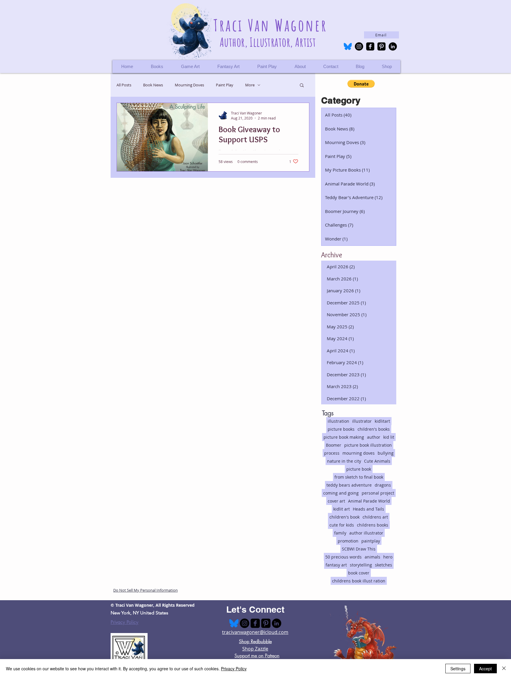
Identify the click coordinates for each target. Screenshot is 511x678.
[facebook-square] (370, 46)
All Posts (124, 85)
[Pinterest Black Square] (381, 46)
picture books (341, 429)
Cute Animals (377, 461)
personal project (378, 493)
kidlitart (382, 421)
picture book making (344, 437)
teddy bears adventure (349, 485)
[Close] (503, 668)
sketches (383, 565)
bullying (386, 453)
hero (387, 557)
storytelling (361, 565)
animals (372, 557)
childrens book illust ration (358, 581)
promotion (348, 541)
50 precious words (343, 557)
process (331, 453)
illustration (338, 421)
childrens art (375, 517)
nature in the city (344, 461)
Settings (457, 668)
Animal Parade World (369, 501)
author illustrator (366, 533)
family (340, 533)
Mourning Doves (189, 85)
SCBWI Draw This (359, 549)
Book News (153, 85)
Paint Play (224, 85)
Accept (485, 668)
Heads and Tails (368, 509)
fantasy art (336, 565)
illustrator (362, 421)
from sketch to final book (358, 477)
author (373, 437)
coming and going (341, 493)
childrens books (372, 525)
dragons (383, 485)
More (250, 85)
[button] (386, 66)
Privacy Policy (124, 622)
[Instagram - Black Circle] (359, 46)
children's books (374, 429)
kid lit (388, 437)
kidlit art (341, 509)
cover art (336, 501)
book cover (358, 573)
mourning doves (358, 453)
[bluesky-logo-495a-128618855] (348, 46)
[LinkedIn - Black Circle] (393, 46)
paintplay (370, 541)
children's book (344, 517)
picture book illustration (368, 445)
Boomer (333, 445)
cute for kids (341, 525)
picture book (358, 469)
